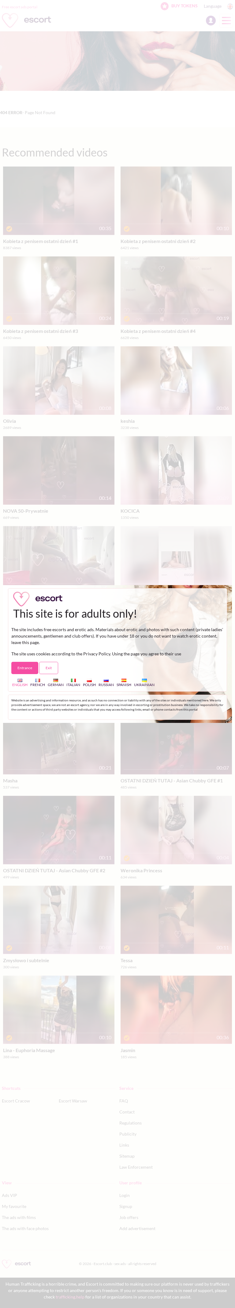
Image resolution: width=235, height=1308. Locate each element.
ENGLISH (20, 684)
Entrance (24, 668)
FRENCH (37, 684)
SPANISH (124, 684)
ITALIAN (73, 684)
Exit (49, 668)
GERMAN (56, 684)
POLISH (89, 684)
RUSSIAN (106, 684)
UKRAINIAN (144, 684)
